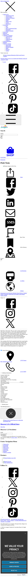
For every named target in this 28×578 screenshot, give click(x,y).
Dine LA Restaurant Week (11, 28)
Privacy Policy (4, 520)
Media (7, 48)
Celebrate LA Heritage (7, 35)
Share (21, 177)
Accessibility (7, 521)
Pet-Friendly (8, 23)
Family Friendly (4, 295)
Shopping (8, 19)
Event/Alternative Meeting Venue (13, 293)
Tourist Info (5, 448)
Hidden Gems (8, 21)
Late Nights (16, 294)
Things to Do (6, 14)
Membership (8, 46)
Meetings (5, 42)
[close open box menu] (10, 11)
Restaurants (8, 29)
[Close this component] (11, 413)
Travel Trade (8, 44)
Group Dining (22, 294)
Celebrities (6, 294)
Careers (7, 50)
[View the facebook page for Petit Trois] (10, 307)
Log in (4, 61)
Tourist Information (7, 41)
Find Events (5, 32)
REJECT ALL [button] (14, 570)
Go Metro (22, 280)
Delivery (21, 293)
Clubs (7, 27)
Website (22, 290)
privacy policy (14, 437)
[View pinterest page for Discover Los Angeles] (13, 103)
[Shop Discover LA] (11, 156)
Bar (13, 294)
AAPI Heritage (9, 36)
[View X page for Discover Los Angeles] (13, 83)
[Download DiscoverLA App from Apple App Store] (5, 519)
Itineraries (5, 33)
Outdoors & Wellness (10, 18)
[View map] (10, 257)
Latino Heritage (9, 39)
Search (2, 133)
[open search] (14, 142)
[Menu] (11, 120)
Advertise (2, 521)
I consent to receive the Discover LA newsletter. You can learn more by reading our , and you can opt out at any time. (14, 437)
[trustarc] (23, 575)
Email (2, 432)
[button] (25, 533)
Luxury (7, 22)
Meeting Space (5, 404)
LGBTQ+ (8, 40)
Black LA (8, 37)
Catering (10, 294)
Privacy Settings (10, 520)
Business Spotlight (9, 30)
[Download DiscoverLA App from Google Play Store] (17, 519)
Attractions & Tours (10, 15)
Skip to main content (5, 1)
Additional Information (6, 372)
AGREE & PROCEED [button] (14, 566)
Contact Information (6, 350)
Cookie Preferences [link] (20, 520)
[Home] (4, 128)
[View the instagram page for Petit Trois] (10, 317)
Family (7, 20)
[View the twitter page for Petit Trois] (10, 327)
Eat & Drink (5, 25)
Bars (7, 26)
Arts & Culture (9, 16)
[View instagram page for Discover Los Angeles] (13, 93)
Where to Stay (6, 34)
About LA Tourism (7, 43)
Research (8, 49)
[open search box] (14, 142)
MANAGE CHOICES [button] (14, 562)
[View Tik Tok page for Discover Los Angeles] (13, 113)
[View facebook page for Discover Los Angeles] (13, 73)
